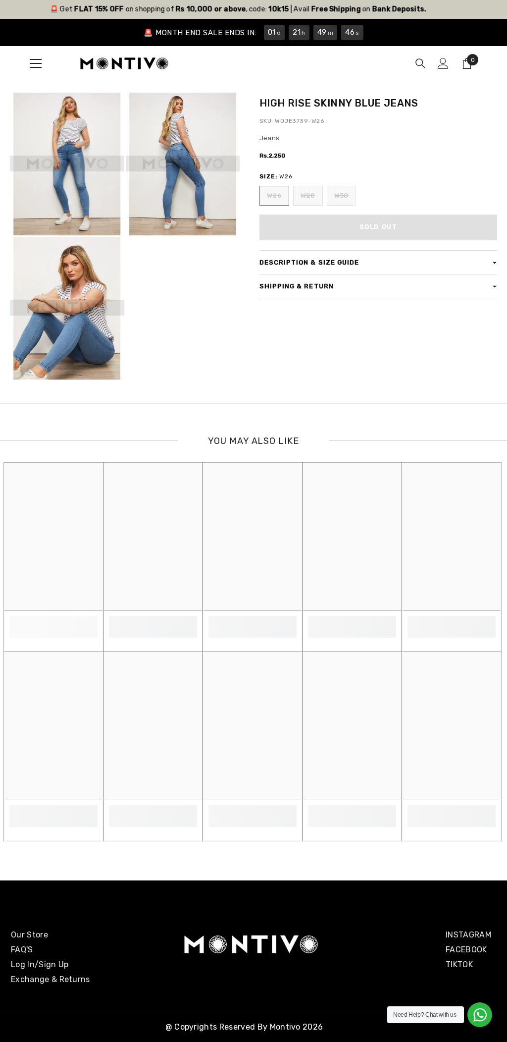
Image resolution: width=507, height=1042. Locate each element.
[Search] (420, 63)
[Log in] (443, 63)
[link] (53, 621)
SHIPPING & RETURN (296, 286)
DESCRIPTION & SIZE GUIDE (309, 262)
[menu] (36, 63)
